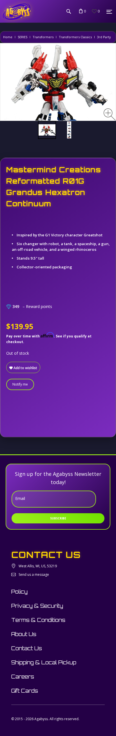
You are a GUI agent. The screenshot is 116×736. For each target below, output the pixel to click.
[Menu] (109, 11)
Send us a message (34, 574)
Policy (19, 591)
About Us (23, 634)
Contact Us (26, 648)
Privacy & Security (37, 606)
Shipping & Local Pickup (43, 662)
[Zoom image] (110, 114)
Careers (22, 676)
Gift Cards (24, 691)
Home (7, 37)
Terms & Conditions (38, 620)
